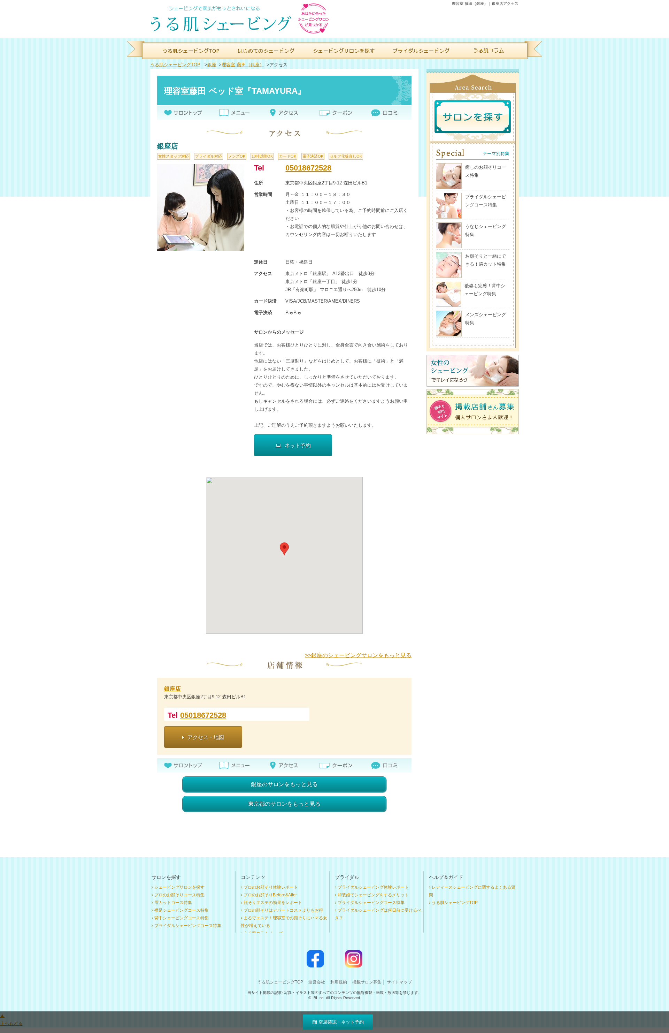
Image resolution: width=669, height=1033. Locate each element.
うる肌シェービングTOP (175, 64)
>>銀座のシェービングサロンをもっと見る (358, 655)
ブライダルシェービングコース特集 (187, 925)
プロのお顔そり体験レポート (271, 887)
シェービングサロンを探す (179, 887)
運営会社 (316, 982)
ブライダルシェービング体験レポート (373, 887)
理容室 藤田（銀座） (243, 64)
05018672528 (308, 168)
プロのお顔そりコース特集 (179, 895)
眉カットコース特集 (173, 902)
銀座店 (172, 689)
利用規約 (338, 982)
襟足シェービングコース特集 (181, 910)
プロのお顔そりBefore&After (270, 895)
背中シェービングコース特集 (181, 918)
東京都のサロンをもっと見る (284, 804)
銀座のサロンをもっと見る (284, 784)
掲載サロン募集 (367, 982)
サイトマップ (399, 982)
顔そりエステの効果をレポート (273, 902)
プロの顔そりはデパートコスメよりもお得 (283, 910)
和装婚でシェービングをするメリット (373, 895)
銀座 (211, 64)
